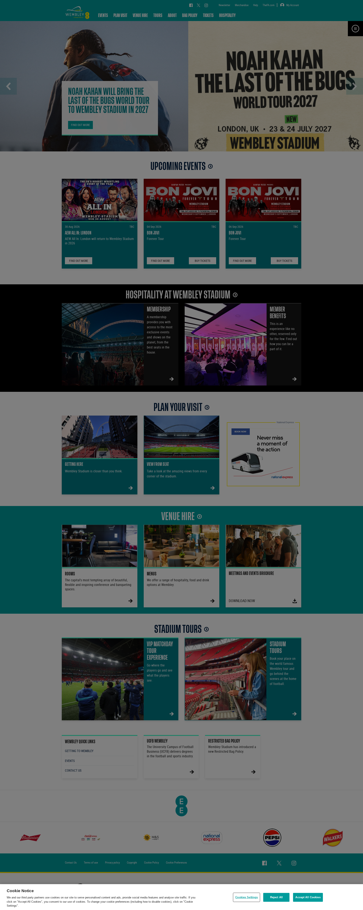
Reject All (276, 897)
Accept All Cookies (307, 897)
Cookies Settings (246, 897)
